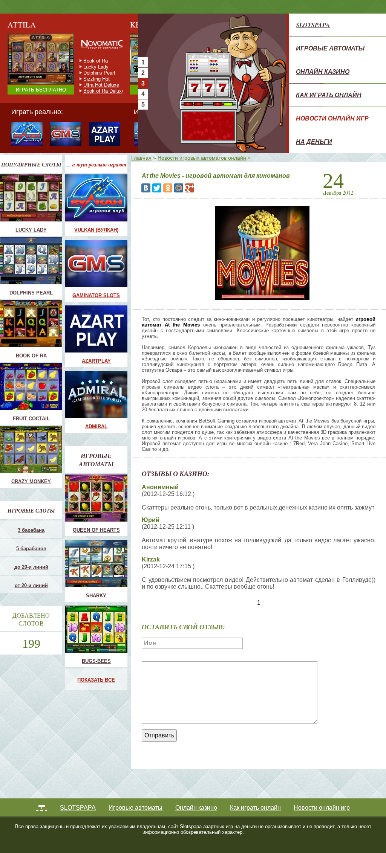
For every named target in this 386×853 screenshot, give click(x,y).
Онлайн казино (322, 71)
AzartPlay (96, 361)
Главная (141, 158)
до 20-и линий (31, 567)
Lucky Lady (31, 230)
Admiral (96, 426)
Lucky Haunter (99, 73)
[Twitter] (156, 187)
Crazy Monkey (99, 61)
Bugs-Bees (96, 661)
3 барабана (31, 530)
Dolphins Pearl (31, 293)
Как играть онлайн (328, 95)
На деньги (314, 141)
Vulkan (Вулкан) (96, 230)
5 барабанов (31, 548)
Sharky (96, 595)
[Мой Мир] (178, 187)
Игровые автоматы (330, 48)
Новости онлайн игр (332, 118)
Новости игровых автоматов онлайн (202, 158)
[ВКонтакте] (145, 187)
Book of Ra (31, 356)
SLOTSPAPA (313, 25)
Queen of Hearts (96, 530)
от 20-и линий (31, 585)
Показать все (96, 680)
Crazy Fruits (96, 91)
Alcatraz (92, 85)
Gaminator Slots (96, 295)
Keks (89, 79)
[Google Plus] (189, 187)
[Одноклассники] (167, 187)
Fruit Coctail (96, 67)
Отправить (159, 735)
